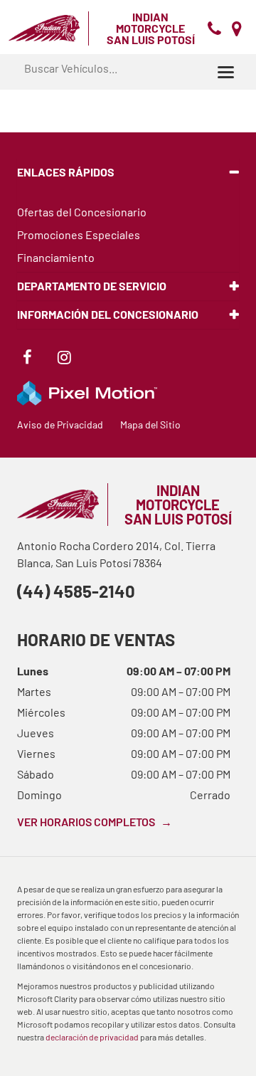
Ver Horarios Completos (94, 821)
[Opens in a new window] (27, 359)
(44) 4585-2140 (76, 591)
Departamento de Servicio (91, 285)
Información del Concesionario (107, 314)
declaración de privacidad (92, 1037)
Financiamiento (56, 257)
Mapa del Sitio (150, 424)
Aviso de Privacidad (60, 424)
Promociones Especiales (78, 234)
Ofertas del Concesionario (81, 211)
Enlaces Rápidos (65, 172)
